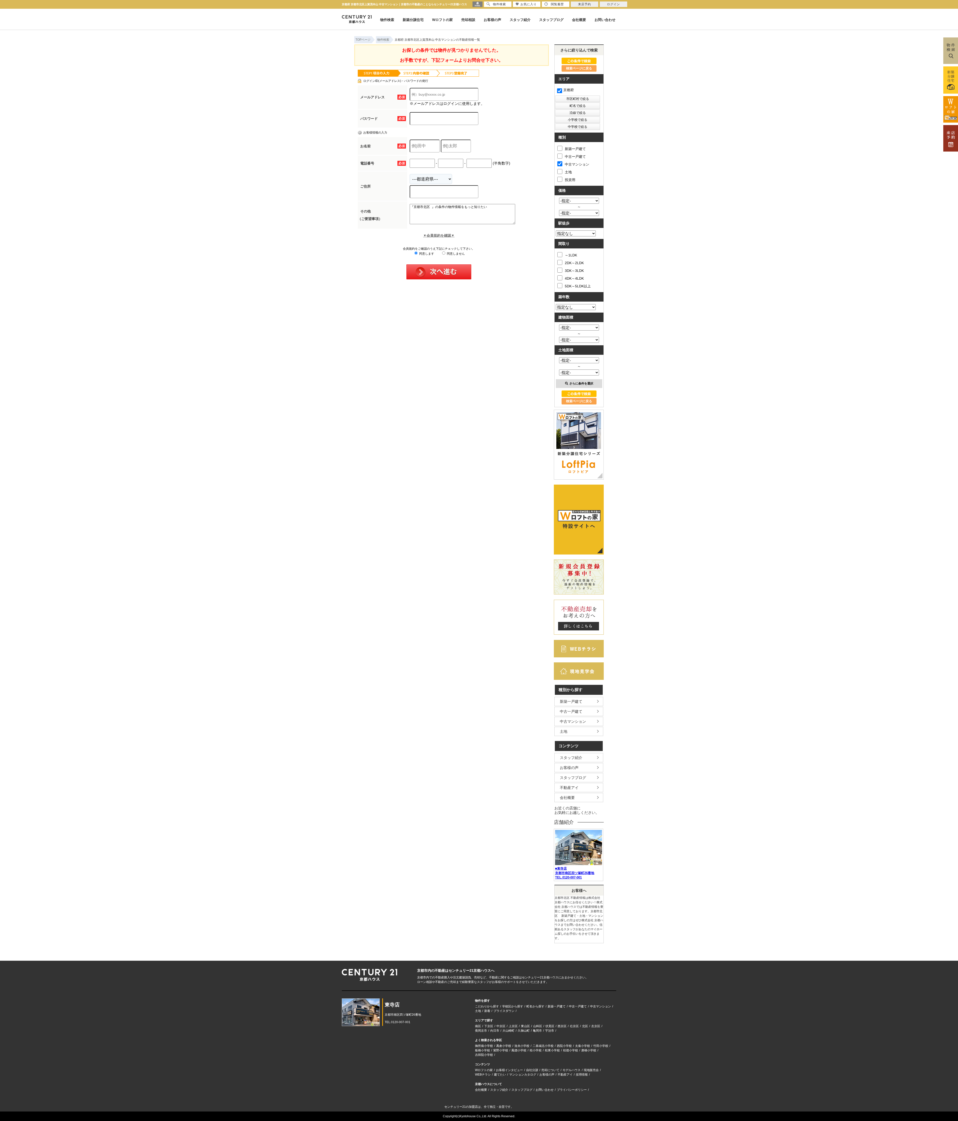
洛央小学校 (521, 1046)
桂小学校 (536, 1050)
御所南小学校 (484, 1046)
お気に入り (528, 4)
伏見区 (549, 1026)
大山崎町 (508, 1030)
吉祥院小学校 (484, 1055)
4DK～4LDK (574, 278)
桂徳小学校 (570, 1050)
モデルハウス (572, 1070)
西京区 (562, 1026)
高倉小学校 (503, 1046)
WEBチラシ (483, 1074)
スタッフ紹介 (520, 20)
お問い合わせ (605, 20)
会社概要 (579, 20)
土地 (568, 172)
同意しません (455, 253)
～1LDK (571, 255)
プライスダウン (503, 1011)
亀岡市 (537, 1030)
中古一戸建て (575, 157)
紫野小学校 (500, 1050)
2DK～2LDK (574, 263)
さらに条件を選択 (581, 383)
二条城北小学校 (543, 1046)
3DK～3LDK (574, 271)
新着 (487, 1011)
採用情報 (582, 1074)
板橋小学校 (482, 1050)
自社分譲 (532, 1070)
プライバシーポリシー (572, 1090)
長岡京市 (481, 1030)
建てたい (500, 1074)
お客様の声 (492, 20)
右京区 (574, 1026)
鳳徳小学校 (518, 1050)
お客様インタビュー (509, 1070)
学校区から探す (512, 1006)
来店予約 (584, 4)
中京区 (500, 1026)
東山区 (525, 1026)
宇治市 (549, 1030)
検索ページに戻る (579, 68)
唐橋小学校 (588, 1050)
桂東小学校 (552, 1050)
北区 (585, 1026)
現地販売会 (591, 1070)
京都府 (568, 90)
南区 (478, 1026)
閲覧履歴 (557, 4)
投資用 (570, 180)
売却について (550, 1070)
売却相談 (468, 20)
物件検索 (387, 20)
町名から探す (535, 1006)
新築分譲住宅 (413, 20)
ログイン (613, 4)
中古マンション (577, 164)
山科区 (537, 1026)
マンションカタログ (522, 1074)
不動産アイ (569, 787)
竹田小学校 (600, 1046)
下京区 (488, 1026)
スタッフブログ (551, 20)
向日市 (494, 1030)
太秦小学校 (582, 1046)
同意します (426, 253)
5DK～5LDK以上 (578, 286)
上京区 (513, 1026)
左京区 (595, 1026)
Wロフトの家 (442, 20)
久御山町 (524, 1030)
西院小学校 (564, 1046)
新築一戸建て (575, 149)
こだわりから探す (487, 1006)
